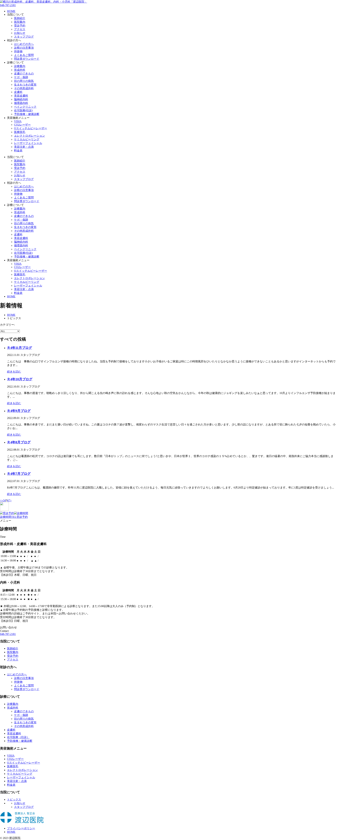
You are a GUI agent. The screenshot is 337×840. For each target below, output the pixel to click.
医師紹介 (19, 18)
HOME (11, 11)
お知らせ (19, 32)
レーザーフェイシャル (28, 143)
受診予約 (19, 25)
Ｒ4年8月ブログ (19, 442)
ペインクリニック (25, 106)
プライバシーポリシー (21, 828)
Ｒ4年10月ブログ (19, 379)
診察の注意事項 (24, 47)
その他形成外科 (24, 88)
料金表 (18, 150)
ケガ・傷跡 (21, 77)
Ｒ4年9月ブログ (19, 411)
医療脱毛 (19, 132)
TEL (13, 516)
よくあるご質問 (24, 55)
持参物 (18, 51)
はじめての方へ (24, 44)
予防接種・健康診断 (26, 114)
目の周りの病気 (24, 80)
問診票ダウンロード (26, 58)
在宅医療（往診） (18, 737)
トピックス (14, 799)
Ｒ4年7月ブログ (19, 474)
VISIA (18, 121)
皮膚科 (18, 91)
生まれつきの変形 (25, 84)
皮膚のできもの (24, 73)
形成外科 (19, 69)
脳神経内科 (21, 99)
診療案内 (19, 66)
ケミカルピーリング (26, 139)
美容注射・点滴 (24, 146)
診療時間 (5, 516)
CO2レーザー (22, 124)
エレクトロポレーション (29, 135)
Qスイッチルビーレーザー (30, 128)
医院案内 (19, 21)
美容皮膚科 (21, 95)
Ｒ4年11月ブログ (19, 348)
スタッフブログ (24, 36)
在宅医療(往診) (23, 110)
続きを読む (14, 371)
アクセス (19, 29)
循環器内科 (21, 103)
